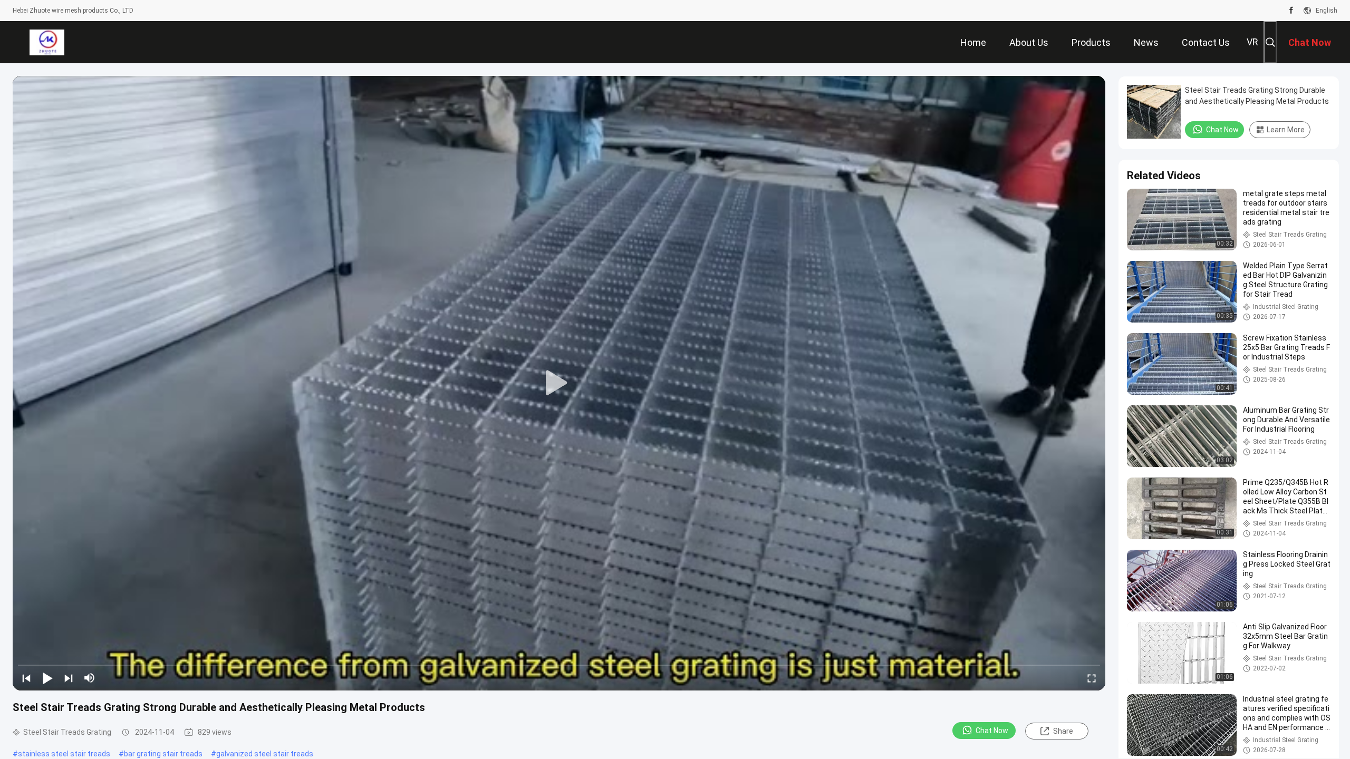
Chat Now (992, 730)
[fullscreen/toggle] (1091, 678)
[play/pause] (47, 678)
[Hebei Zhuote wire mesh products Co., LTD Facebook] (1291, 10)
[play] (559, 383)
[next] (68, 678)
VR (1252, 41)
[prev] (26, 678)
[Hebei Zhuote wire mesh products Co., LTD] (47, 42)
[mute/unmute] (89, 678)
